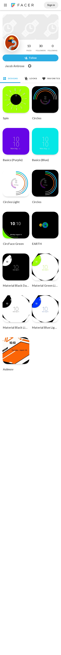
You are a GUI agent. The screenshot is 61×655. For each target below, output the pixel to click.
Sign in (51, 5)
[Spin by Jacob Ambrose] (16, 99)
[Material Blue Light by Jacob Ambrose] (45, 308)
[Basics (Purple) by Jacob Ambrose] (16, 141)
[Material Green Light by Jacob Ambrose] (45, 267)
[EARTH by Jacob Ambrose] (45, 225)
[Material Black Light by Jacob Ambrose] (16, 308)
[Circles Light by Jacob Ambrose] (16, 183)
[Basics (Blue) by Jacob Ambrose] (45, 141)
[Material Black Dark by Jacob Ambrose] (16, 267)
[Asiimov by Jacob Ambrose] (16, 350)
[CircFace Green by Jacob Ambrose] (16, 225)
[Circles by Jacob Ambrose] (45, 99)
